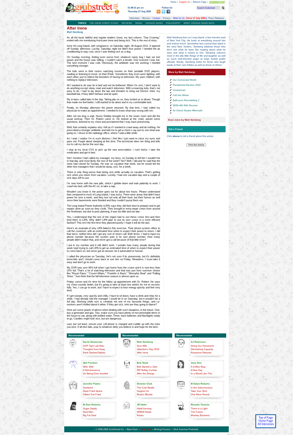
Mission (146, 18)
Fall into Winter (181, 95)
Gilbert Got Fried (92, 394)
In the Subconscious (201, 387)
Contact (156, 18)
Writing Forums (162, 429)
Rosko (140, 415)
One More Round (200, 394)
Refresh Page (199, 2)
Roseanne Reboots (201, 352)
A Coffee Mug (198, 366)
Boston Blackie (145, 394)
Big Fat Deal (89, 415)
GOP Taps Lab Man (93, 345)
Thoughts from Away (94, 349)
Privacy (166, 18)
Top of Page (266, 417)
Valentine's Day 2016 (148, 349)
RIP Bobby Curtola (147, 370)
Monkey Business (200, 415)
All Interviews (266, 424)
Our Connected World (184, 80)
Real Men (88, 412)
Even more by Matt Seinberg (184, 119)
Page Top (146, 429)
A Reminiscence (91, 370)
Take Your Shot (199, 391)
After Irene (142, 352)
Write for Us (179, 18)
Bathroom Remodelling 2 (186, 100)
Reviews (127, 23)
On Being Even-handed (95, 373)
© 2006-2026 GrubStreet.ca (110, 429)
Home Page (266, 420)
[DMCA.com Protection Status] (216, 3)
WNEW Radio (144, 412)
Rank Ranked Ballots (94, 352)
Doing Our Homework (202, 345)
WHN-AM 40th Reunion (185, 105)
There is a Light (199, 408)
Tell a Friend (175, 129)
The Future (197, 412)
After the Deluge (145, 373)
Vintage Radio (154, 23)
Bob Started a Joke (147, 366)
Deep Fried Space (92, 391)
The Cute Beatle (145, 387)
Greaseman (179, 90)
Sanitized (88, 387)
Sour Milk (142, 345)
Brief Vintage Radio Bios (199, 23)
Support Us (184, 2)
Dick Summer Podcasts (186, 429)
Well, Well (88, 366)
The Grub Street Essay (104, 23)
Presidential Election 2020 (187, 85)
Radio (138, 23)
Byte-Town (132, 429)
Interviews (135, 18)
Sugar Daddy (90, 408)
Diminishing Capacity (202, 349)
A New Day (196, 370)
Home (173, 2)
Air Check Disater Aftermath (187, 110)
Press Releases (216, 18)
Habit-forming (144, 408)
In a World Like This (201, 373)
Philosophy (173, 23)
